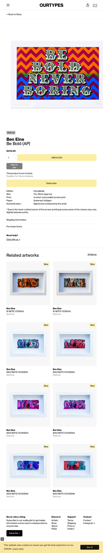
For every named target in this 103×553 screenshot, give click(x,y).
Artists (55, 520)
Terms (70, 520)
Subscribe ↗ (14, 533)
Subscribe (51, 183)
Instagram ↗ (89, 523)
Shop (54, 523)
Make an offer (14, 166)
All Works (92, 254)
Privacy (71, 526)
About (54, 526)
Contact (87, 520)
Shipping (71, 523)
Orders (70, 529)
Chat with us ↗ (13, 239)
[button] (95, 5)
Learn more (18, 549)
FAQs (54, 529)
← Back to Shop (13, 14)
